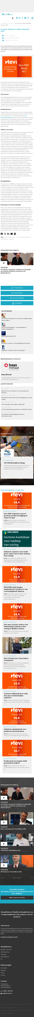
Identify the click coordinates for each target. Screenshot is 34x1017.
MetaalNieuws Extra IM (8, 402)
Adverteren (18, 303)
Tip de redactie (18, 287)
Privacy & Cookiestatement (9, 1010)
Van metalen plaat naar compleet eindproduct (13, 404)
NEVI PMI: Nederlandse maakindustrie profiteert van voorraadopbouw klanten (16, 589)
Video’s (3, 972)
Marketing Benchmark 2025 (8, 336)
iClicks (29, 1004)
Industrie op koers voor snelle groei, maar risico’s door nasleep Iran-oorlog (17, 554)
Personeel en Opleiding (8, 395)
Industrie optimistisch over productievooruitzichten (15, 730)
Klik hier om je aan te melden (17, 897)
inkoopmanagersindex (24, 237)
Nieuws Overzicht (10, 23)
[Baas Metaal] (11, 372)
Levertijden (4, 239)
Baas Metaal (6, 374)
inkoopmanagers (10, 237)
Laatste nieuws (7, 384)
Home (2, 23)
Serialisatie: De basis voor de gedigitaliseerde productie (15, 343)
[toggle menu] (31, 18)
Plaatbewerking (6, 407)
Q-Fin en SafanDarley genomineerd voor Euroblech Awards (16, 409)
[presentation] (29, 433)
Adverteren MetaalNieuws (8, 1007)
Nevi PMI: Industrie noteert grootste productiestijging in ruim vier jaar (15, 516)
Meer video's (17, 878)
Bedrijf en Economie (10, 511)
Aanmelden (4, 968)
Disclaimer (22, 1010)
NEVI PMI (11, 239)
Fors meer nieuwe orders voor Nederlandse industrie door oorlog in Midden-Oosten (16, 626)
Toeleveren (4, 388)
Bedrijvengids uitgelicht (11, 359)
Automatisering (5, 956)
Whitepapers (6, 311)
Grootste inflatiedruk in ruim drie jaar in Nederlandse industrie (16, 696)
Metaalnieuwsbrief (18, 298)
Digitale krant (18, 293)
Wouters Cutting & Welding (15, 463)
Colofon (19, 1007)
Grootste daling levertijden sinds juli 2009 (15, 30)
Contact (3, 975)
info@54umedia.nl (7, 993)
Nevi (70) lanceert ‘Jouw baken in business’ (16, 659)
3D (1, 959)
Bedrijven (3, 970)
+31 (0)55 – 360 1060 (7, 991)
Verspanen (3, 954)
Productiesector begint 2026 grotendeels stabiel (15, 762)
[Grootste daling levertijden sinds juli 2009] (17, 76)
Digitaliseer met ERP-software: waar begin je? (13, 350)
